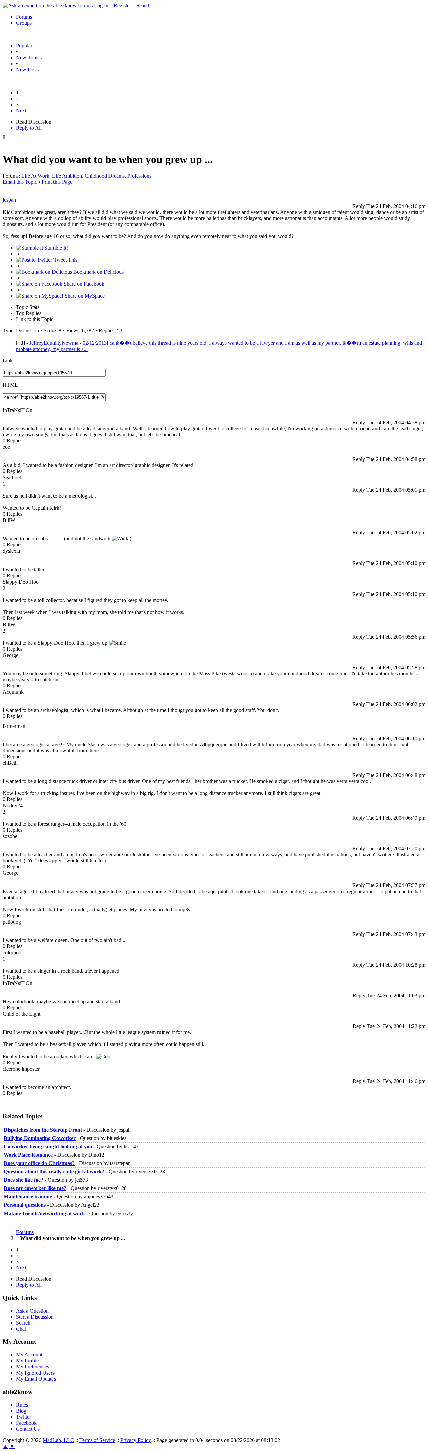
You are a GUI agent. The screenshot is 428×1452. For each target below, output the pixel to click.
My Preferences (32, 1366)
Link (8, 360)
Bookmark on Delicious (98, 272)
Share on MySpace (84, 296)
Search (143, 5)
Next (21, 110)
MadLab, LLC (58, 1440)
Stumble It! (55, 248)
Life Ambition (67, 176)
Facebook (26, 1423)
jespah (9, 200)
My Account (29, 1354)
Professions (139, 176)
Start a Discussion (35, 1317)
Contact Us (28, 1429)
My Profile (27, 1360)
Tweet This (64, 260)
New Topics (29, 57)
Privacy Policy (135, 1440)
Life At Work (35, 176)
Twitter (23, 1417)
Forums (24, 17)
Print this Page (57, 182)
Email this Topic (20, 182)
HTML (10, 385)
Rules (22, 1405)
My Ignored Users (35, 1373)
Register (122, 5)
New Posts (27, 69)
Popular (24, 45)
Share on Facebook (83, 284)
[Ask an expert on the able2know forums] (48, 5)
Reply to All (29, 128)
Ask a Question (32, 1311)
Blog (21, 1411)
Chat (21, 1329)
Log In (101, 5)
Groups (24, 23)
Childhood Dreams (105, 176)
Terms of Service (97, 1440)
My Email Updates (36, 1379)
